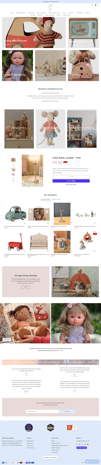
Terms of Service (31, 447)
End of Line (40, 15)
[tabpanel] (50, 231)
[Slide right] (13, 182)
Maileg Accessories (9, 339)
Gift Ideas (33, 15)
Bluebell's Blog (66, 15)
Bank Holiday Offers (21, 12)
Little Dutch (71, 12)
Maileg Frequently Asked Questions (60, 445)
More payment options (71, 184)
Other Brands (79, 12)
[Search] (98, 5)
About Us (59, 15)
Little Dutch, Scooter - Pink (67, 158)
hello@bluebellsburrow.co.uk (82, 441)
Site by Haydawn (84, 462)
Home (12, 12)
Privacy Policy (30, 445)
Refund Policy (30, 443)
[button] (48, 341)
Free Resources (55, 450)
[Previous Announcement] (36, 2)
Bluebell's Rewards (49, 15)
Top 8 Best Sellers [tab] (45, 199)
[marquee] (50, 362)
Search (53, 441)
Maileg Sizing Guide (56, 443)
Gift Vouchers (55, 452)
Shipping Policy (30, 441)
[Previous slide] (19, 170)
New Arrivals (31, 12)
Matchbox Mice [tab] (56, 199)
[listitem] (50, 1)
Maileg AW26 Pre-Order (54, 12)
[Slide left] (13, 156)
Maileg (64, 12)
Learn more (59, 172)
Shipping (60, 163)
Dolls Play (87, 12)
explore (25, 287)
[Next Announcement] (64, 2)
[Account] (92, 5)
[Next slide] (45, 170)
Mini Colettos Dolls (41, 12)
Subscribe (67, 411)
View (19, 134)
